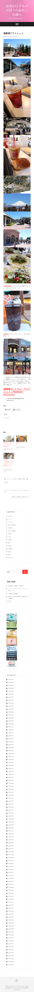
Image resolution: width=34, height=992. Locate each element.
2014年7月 (11, 902)
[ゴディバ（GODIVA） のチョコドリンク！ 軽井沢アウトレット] (8, 456)
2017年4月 (11, 807)
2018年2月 (11, 777)
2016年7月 (11, 831)
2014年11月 (11, 890)
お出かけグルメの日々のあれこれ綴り (17, 10)
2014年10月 (11, 893)
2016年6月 (11, 834)
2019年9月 (11, 721)
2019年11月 (11, 715)
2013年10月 (11, 929)
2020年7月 (11, 697)
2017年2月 (11, 813)
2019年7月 (11, 727)
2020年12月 (11, 682)
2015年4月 (11, 875)
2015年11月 (11, 854)
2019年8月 (11, 724)
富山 (9, 542)
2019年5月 (11, 733)
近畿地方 (10, 548)
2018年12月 (11, 747)
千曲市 (10, 534)
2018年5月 (11, 768)
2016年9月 (11, 825)
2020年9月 (11, 691)
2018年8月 (11, 759)
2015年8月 (11, 863)
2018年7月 (11, 762)
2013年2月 (11, 949)
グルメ (10, 519)
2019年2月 (11, 741)
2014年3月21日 (15, 36)
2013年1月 (11, 952)
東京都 (10, 545)
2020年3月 (11, 703)
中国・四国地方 (12, 525)
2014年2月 (11, 917)
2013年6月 (11, 940)
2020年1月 (11, 709)
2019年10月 (11, 718)
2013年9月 (11, 932)
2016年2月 (11, 845)
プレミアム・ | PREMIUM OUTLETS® (16, 391)
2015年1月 (11, 884)
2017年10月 (11, 789)
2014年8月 (11, 899)
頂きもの (10, 557)
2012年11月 (11, 958)
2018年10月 (11, 753)
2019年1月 (11, 744)
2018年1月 (11, 780)
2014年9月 (11, 896)
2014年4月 (11, 911)
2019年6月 (11, 730)
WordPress (17, 989)
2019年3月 (11, 738)
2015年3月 (11, 878)
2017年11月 (11, 786)
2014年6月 (11, 905)
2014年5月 (11, 908)
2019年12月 (11, 712)
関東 (9, 554)
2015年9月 (11, 860)
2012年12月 (11, 955)
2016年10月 (11, 822)
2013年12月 (11, 923)
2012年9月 (11, 964)
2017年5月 (11, 804)
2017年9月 (11, 792)
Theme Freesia (17, 988)
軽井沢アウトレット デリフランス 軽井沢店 (8, 444)
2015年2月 (11, 881)
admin (6, 36)
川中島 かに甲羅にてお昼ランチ (20, 497)
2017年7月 (11, 798)
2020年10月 (11, 688)
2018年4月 (11, 771)
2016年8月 (11, 828)
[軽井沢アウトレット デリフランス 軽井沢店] (8, 439)
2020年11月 (11, 685)
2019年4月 (11, 735)
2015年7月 (11, 866)
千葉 (9, 537)
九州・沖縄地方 (12, 531)
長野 (23, 479)
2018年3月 (11, 774)
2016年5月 (11, 837)
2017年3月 (11, 810)
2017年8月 (11, 795)
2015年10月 (11, 857)
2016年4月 (11, 839)
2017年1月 (10, 816)
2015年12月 (11, 851)
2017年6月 (11, 801)
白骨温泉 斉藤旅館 (13, 593)
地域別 (20, 479)
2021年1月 (11, 679)
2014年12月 (11, 887)
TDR (9, 601)
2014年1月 (11, 920)
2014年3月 (11, 914)
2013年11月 (11, 926)
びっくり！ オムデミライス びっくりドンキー (17, 491)
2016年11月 (11, 819)
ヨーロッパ (11, 522)
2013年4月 (11, 946)
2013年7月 (11, 938)
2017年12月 (11, 783)
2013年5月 (11, 943)
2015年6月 (11, 869)
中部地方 (10, 528)
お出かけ (14, 479)
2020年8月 (11, 694)
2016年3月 (11, 842)
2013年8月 (11, 935)
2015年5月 (11, 872)
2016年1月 (11, 848)
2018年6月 (11, 765)
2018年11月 (11, 750)
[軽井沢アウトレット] (21, 439)
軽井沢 (6, 482)
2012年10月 (11, 961)
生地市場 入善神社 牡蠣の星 (15, 585)
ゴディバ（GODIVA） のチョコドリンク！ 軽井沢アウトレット (8, 463)
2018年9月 (11, 756)
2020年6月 (11, 700)
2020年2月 (11, 706)
